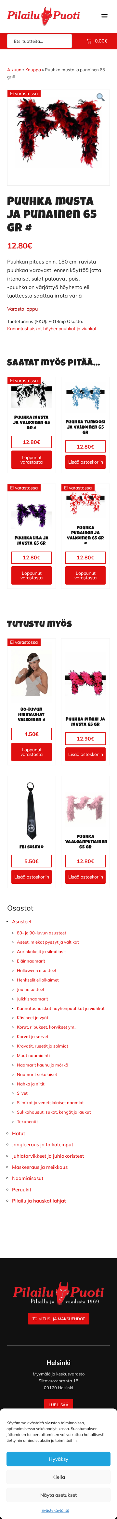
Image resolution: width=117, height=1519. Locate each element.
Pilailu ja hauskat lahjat (39, 1201)
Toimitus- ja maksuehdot (58, 1318)
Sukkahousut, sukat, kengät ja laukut (54, 1112)
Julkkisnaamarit (32, 998)
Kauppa (33, 69)
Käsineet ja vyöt (32, 1017)
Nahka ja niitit (31, 1083)
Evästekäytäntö (55, 1510)
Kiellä (58, 1477)
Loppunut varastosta (31, 459)
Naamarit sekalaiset (37, 1074)
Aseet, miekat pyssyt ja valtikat (48, 942)
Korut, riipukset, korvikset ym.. (46, 1027)
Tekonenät (27, 1121)
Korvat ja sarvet (32, 1036)
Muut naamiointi (33, 1055)
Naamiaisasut (27, 1178)
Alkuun (14, 69)
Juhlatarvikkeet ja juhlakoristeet (48, 1156)
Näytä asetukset (58, 1495)
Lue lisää (59, 1404)
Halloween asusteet (37, 970)
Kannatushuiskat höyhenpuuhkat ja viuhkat (52, 329)
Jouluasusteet (31, 989)
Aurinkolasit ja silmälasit (41, 951)
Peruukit (21, 1189)
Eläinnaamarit (31, 961)
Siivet (22, 1093)
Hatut (18, 1133)
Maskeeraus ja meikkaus (40, 1167)
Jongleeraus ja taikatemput (42, 1144)
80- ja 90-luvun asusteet (41, 932)
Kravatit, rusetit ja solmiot (42, 1046)
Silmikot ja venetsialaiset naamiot (50, 1102)
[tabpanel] (58, 133)
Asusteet (22, 921)
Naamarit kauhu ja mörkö (42, 1064)
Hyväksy (58, 1459)
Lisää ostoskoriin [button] (85, 462)
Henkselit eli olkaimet (38, 979)
